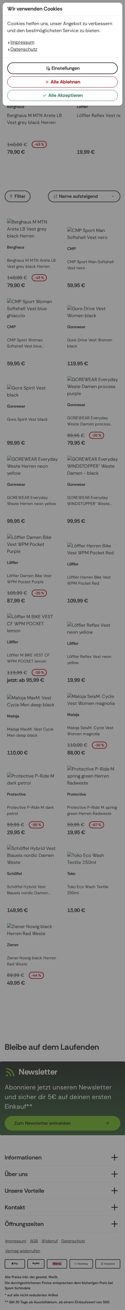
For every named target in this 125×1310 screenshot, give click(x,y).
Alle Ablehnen (65, 82)
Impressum (22, 42)
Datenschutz (23, 49)
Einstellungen (65, 68)
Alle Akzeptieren (65, 95)
